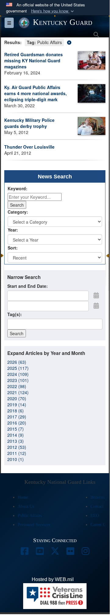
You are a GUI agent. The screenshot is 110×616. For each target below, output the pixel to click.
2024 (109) (18, 374)
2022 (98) (16, 386)
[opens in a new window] (24, 552)
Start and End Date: (27, 286)
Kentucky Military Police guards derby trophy (29, 123)
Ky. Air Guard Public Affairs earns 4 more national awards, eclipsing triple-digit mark (35, 93)
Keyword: (17, 188)
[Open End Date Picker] (96, 305)
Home (23, 497)
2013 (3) (15, 441)
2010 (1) (15, 459)
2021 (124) (18, 392)
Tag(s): (14, 314)
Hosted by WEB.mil (53, 579)
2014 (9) (15, 435)
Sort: (13, 248)
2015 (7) (15, 429)
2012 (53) (16, 447)
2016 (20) (16, 423)
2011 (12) (16, 453)
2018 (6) (15, 411)
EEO (94, 515)
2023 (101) (18, 380)
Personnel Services (34, 524)
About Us (26, 506)
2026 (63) (16, 362)
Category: (18, 212)
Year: (13, 230)
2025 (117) (18, 368)
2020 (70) (16, 398)
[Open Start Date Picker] (96, 295)
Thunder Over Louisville (29, 147)
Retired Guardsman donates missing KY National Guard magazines (33, 60)
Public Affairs (30, 515)
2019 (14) (16, 404)
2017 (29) (16, 417)
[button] (53, 11)
